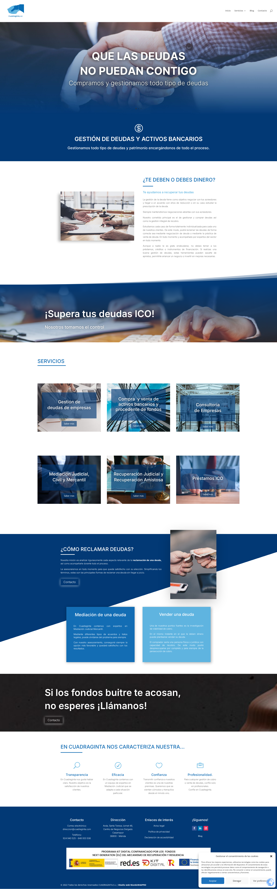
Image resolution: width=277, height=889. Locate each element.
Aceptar (213, 880)
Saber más (69, 423)
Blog (252, 11)
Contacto (262, 11)
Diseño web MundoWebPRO (132, 885)
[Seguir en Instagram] (206, 828)
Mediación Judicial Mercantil (88, 629)
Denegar (237, 880)
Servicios (238, 11)
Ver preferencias (261, 880)
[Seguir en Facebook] (194, 828)
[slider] (138, 113)
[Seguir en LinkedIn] (200, 828)
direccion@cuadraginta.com (77, 829)
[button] (271, 856)
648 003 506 (84, 838)
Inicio (228, 11)
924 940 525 (69, 838)
